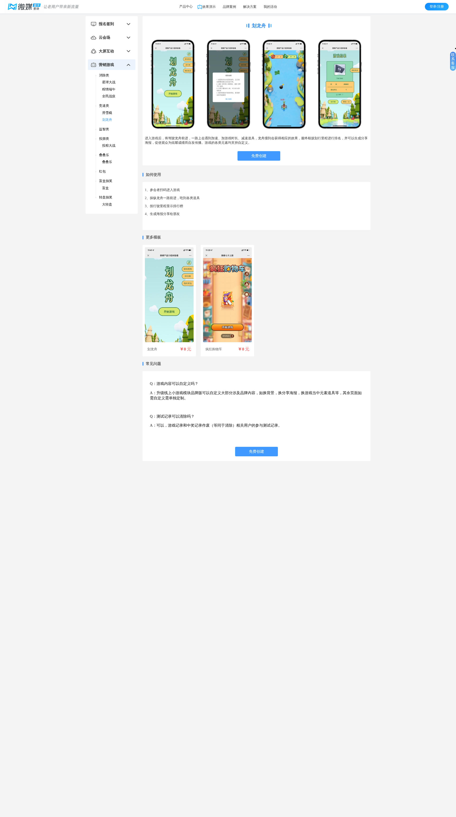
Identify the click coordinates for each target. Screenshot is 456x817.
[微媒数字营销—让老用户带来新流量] (46, 6)
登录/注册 (437, 6)
